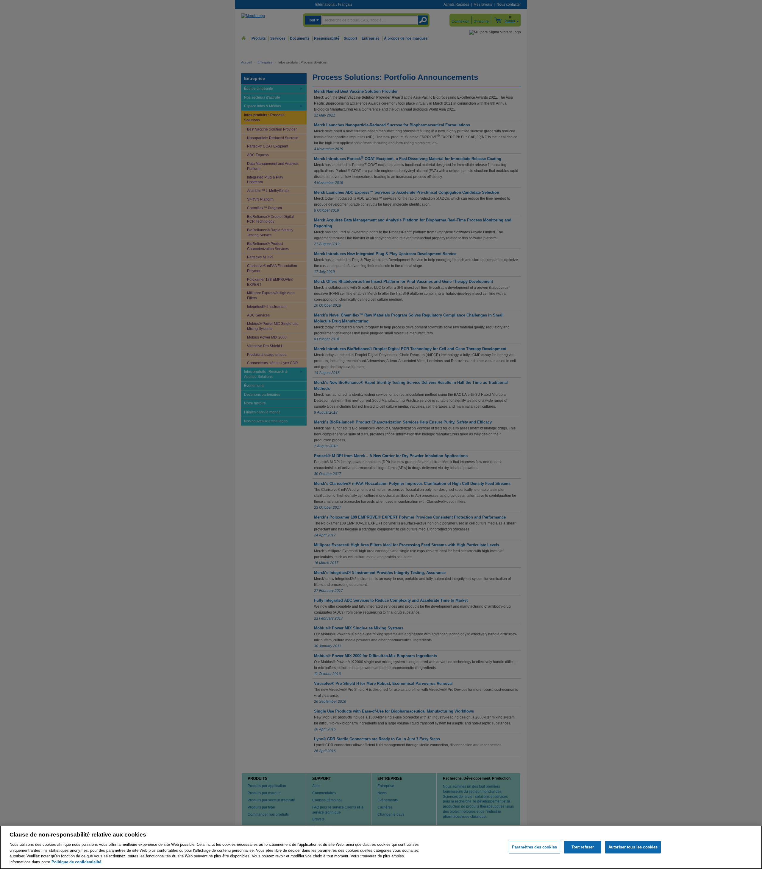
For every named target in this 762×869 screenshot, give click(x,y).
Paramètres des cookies (534, 847)
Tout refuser (583, 847)
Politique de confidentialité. (76, 861)
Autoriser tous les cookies (633, 847)
